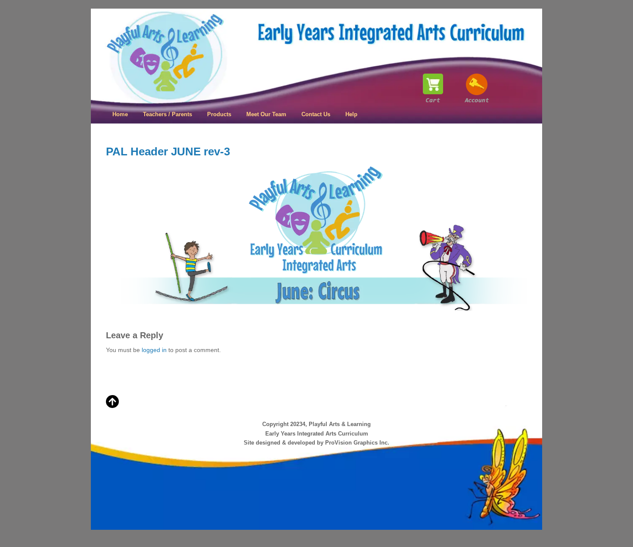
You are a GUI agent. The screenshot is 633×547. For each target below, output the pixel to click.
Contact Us (315, 114)
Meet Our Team (266, 114)
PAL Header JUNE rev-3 (168, 151)
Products (219, 114)
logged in (154, 349)
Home (120, 114)
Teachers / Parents (167, 114)
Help (351, 114)
